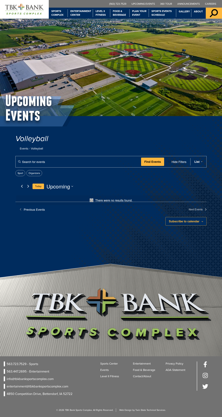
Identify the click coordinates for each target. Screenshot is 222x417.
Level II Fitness (101, 13)
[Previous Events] (22, 186)
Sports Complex (57, 13)
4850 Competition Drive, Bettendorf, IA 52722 (39, 393)
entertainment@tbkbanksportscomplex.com (37, 386)
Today (38, 186)
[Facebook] (205, 366)
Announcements (188, 4)
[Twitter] (205, 388)
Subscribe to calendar (184, 221)
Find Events (152, 162)
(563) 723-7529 (117, 4)
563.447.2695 (17, 371)
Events (24, 149)
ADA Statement (175, 370)
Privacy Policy (174, 363)
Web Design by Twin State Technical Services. (142, 410)
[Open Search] (214, 13)
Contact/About (142, 376)
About (198, 11)
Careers (210, 4)
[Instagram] (205, 377)
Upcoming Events (143, 4)
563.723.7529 (16, 363)
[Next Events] (28, 186)
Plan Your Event (139, 13)
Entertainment (142, 363)
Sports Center (109, 363)
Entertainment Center (80, 13)
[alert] (111, 200)
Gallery (184, 11)
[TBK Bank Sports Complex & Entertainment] (24, 9)
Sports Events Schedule (161, 13)
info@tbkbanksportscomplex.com (30, 378)
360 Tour (166, 4)
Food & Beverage (119, 13)
